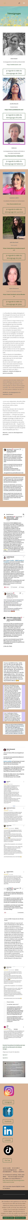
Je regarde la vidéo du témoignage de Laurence (14, 210)
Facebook (8, 1121)
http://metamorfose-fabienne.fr (14, 156)
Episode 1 (5, 1055)
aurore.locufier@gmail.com (10, 1170)
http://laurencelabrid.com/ (14, 204)
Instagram (8, 1102)
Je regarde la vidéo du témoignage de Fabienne (14, 162)
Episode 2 (5, 1058)
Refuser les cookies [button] (20, 1218)
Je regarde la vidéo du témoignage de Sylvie (14, 303)
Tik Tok (7, 1160)
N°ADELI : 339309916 (19, 1171)
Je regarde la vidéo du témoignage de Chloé (14, 72)
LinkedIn (8, 1140)
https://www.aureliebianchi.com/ (14, 109)
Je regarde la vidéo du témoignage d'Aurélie (14, 116)
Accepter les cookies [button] (8, 1218)
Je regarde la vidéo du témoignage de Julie (14, 256)
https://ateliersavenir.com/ (14, 64)
